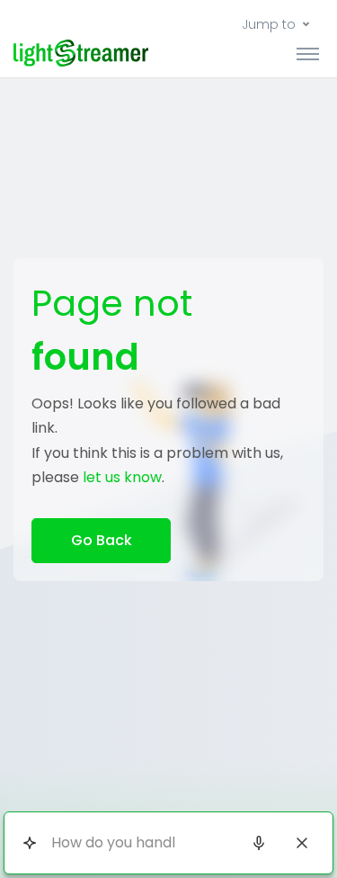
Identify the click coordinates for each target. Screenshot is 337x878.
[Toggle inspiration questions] (29, 842)
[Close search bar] (302, 843)
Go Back (101, 540)
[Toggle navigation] (308, 53)
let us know (122, 477)
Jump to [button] (269, 24)
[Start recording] (258, 843)
